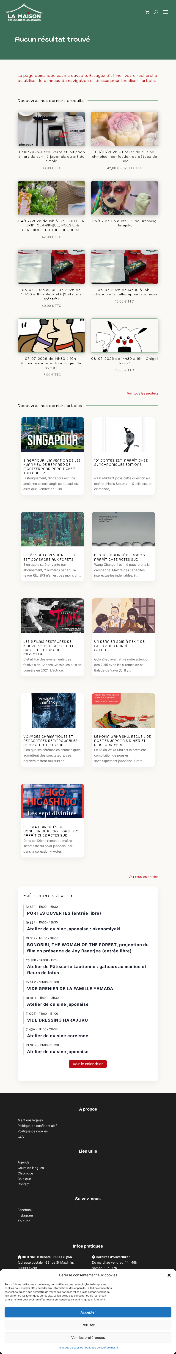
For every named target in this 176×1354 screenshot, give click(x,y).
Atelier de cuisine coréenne (57, 1035)
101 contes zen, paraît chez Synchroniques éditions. (121, 463)
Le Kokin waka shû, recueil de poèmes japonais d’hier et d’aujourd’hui (122, 741)
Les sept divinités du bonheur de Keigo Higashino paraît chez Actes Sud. (51, 831)
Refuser (88, 1325)
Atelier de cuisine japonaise (58, 1004)
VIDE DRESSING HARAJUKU (57, 1020)
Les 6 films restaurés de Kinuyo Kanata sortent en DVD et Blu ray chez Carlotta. (49, 648)
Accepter (88, 1312)
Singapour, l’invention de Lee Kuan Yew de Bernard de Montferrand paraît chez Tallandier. (52, 467)
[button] (169, 1275)
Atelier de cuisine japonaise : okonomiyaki (74, 928)
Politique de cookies (70, 1347)
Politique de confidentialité (101, 1347)
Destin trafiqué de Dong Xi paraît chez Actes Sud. (120, 557)
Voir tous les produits (142, 393)
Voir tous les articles (143, 877)
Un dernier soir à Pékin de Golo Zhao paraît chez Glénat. (119, 646)
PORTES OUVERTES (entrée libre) (64, 913)
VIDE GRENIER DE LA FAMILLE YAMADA (70, 988)
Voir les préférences (88, 1337)
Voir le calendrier (88, 1063)
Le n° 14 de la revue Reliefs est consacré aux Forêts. (49, 557)
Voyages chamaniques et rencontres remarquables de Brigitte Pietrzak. (50, 741)
